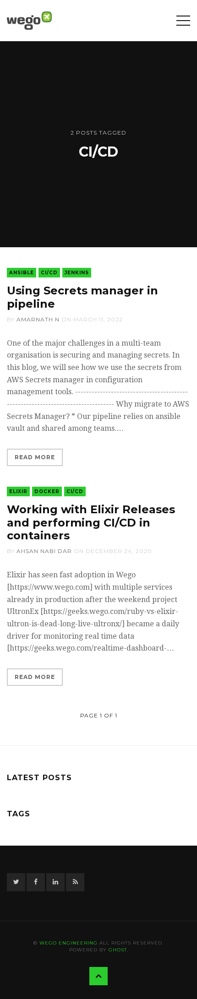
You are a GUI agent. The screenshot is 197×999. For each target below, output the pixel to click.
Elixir (18, 491)
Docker (47, 491)
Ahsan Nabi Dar (44, 551)
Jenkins (77, 273)
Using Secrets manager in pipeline (82, 297)
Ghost (118, 950)
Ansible (21, 273)
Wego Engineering (68, 943)
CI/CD (49, 273)
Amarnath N (38, 319)
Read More (35, 457)
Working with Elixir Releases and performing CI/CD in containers (91, 523)
